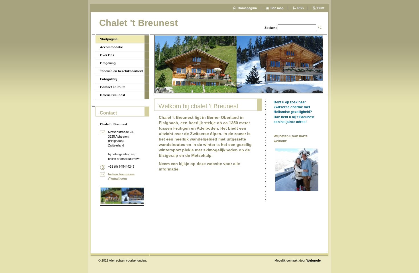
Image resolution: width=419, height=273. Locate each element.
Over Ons (107, 55)
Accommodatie (111, 47)
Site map (277, 8)
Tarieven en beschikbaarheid (121, 71)
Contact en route (112, 87)
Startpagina (108, 39)
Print (320, 8)
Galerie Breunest (112, 95)
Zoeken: (271, 27)
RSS (300, 8)
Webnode (313, 260)
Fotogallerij (108, 79)
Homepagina (247, 8)
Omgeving (108, 63)
